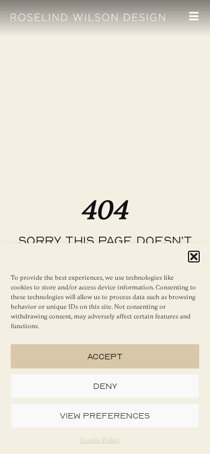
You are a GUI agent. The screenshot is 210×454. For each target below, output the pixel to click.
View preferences (105, 415)
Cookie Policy (100, 440)
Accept (105, 356)
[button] (193, 256)
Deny (105, 386)
